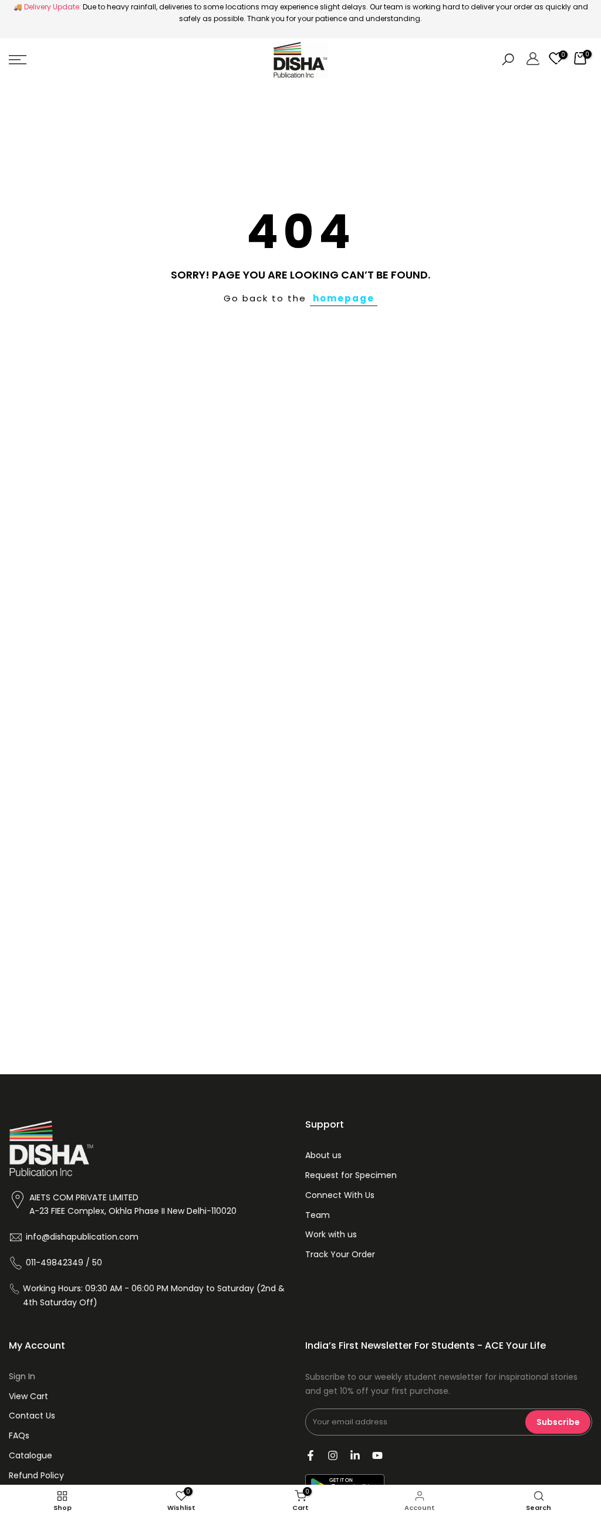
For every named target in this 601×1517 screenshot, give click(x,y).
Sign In (22, 1376)
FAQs (19, 1435)
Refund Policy (36, 1475)
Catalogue (30, 1455)
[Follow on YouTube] (377, 1455)
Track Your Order (340, 1254)
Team (317, 1215)
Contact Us (32, 1415)
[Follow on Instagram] (332, 1455)
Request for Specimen (351, 1175)
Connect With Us (339, 1195)
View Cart (28, 1396)
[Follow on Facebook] (310, 1455)
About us (323, 1155)
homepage (343, 298)
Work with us (331, 1234)
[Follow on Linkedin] (355, 1455)
